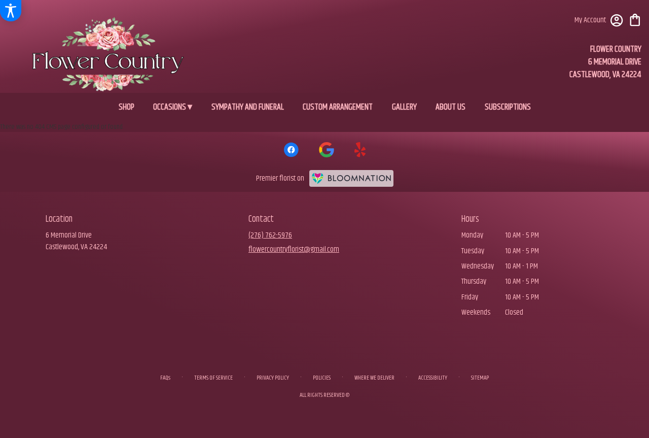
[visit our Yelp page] (360, 149)
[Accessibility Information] (10, 10)
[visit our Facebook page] (291, 149)
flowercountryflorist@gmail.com (293, 249)
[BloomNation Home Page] (351, 178)
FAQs (165, 378)
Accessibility (432, 378)
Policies (322, 378)
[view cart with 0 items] (635, 19)
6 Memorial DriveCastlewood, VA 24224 (76, 241)
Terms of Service (213, 378)
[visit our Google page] (326, 149)
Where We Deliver (374, 378)
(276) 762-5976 (270, 235)
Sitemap (480, 378)
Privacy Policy (273, 378)
